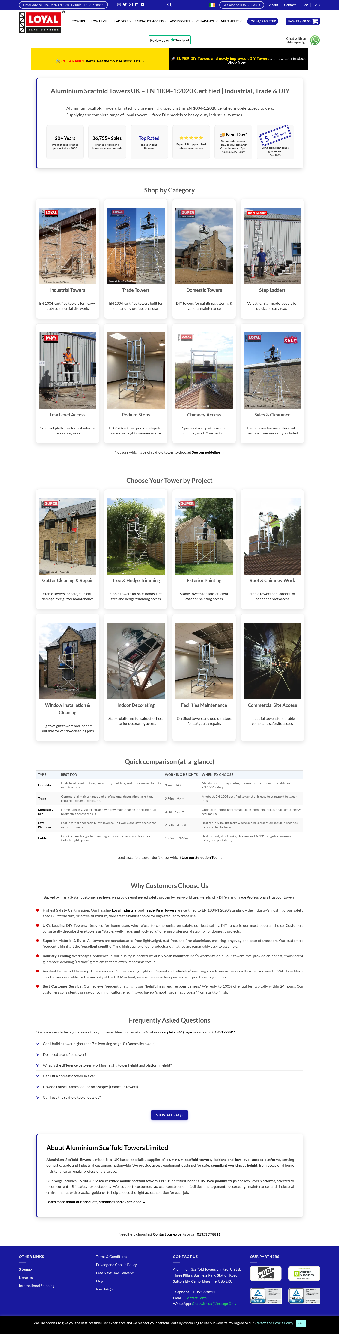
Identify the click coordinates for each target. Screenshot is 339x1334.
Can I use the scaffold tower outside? (72, 1097)
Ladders (121, 21)
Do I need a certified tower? (64, 1054)
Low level (99, 21)
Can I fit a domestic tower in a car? (69, 1076)
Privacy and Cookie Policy (116, 1264)
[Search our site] (169, 5)
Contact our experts (169, 1234)
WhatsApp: (205, 1303)
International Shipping (36, 1285)
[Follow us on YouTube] (142, 5)
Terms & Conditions (111, 1256)
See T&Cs (275, 154)
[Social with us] (131, 5)
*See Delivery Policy (233, 151)
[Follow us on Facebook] (113, 5)
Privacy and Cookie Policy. (274, 1323)
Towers (78, 21)
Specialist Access (149, 21)
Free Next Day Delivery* (115, 1273)
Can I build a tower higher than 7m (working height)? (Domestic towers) (99, 1043)
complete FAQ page (176, 1032)
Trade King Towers (160, 910)
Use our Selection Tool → (202, 857)
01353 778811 (224, 1032)
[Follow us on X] (125, 5)
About (273, 5)
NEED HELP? (230, 21)
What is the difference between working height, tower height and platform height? (107, 1065)
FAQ (317, 5)
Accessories (180, 21)
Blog (304, 5)
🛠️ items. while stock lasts (100, 61)
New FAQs (104, 1289)
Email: (190, 1298)
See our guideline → (208, 452)
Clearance (205, 21)
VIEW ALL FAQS (169, 1115)
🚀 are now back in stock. (238, 60)
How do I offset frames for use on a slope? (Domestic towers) (90, 1086)
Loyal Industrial (124, 910)
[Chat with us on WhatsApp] (315, 40)
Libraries (26, 1277)
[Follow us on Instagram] (119, 5)
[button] (262, 21)
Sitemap (25, 1269)
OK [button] (300, 1323)
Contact (290, 5)
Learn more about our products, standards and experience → (96, 1201)
